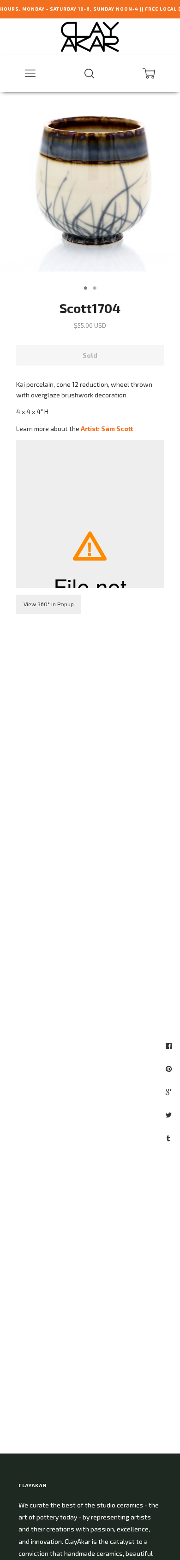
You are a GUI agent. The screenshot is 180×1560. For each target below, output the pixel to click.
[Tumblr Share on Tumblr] (169, 1138)
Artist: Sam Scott (107, 428)
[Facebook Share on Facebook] (169, 1045)
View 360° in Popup (49, 604)
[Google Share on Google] (169, 1092)
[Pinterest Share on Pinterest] (169, 1069)
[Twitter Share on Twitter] (169, 1115)
